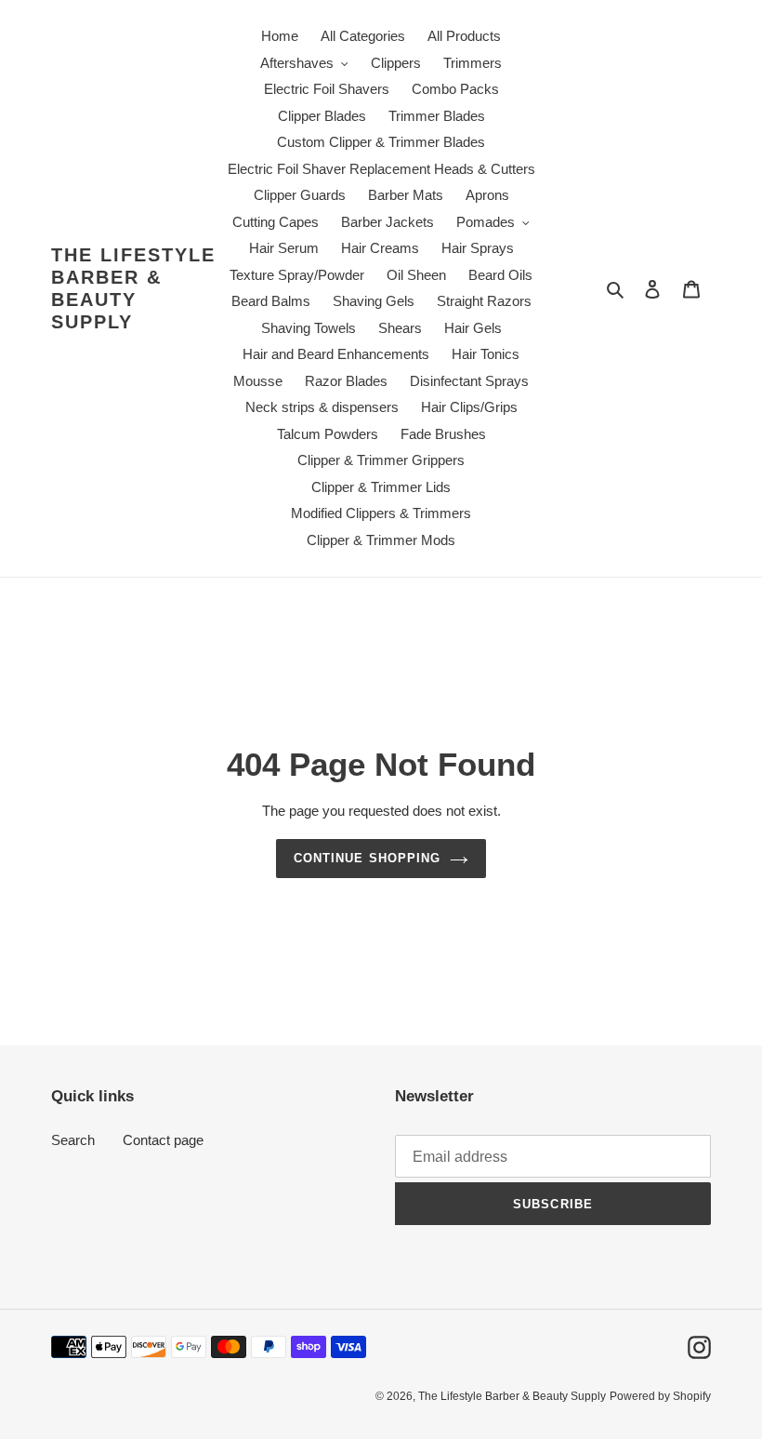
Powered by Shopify (660, 1396)
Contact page (163, 1140)
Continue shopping (367, 858)
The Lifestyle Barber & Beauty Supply (133, 288)
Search (73, 1140)
